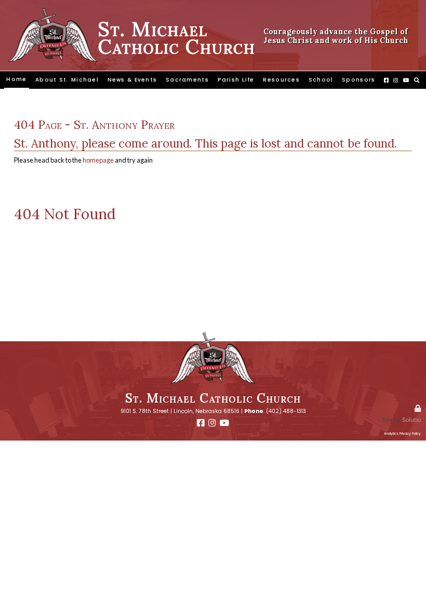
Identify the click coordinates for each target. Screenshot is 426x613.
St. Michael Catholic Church (213, 398)
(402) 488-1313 (286, 411)
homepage (98, 160)
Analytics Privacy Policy (402, 433)
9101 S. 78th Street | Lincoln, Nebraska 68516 (180, 411)
